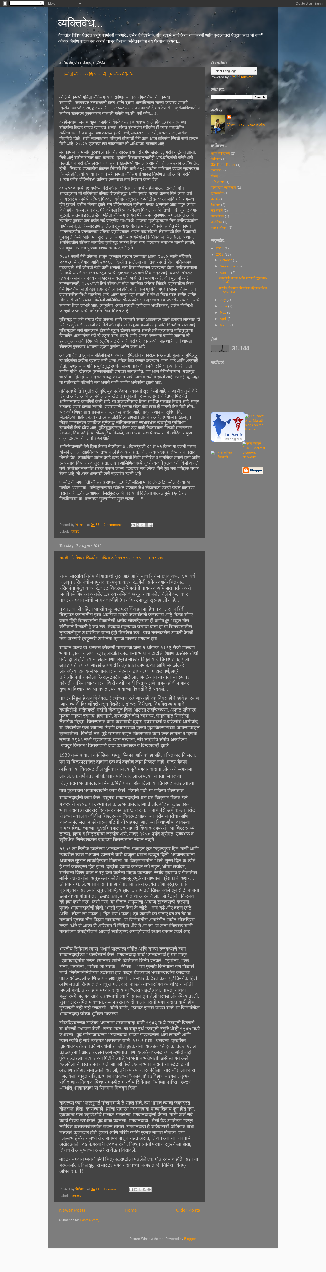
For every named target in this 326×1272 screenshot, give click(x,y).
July (223, 300)
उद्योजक (215, 159)
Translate (246, 77)
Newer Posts (72, 1210)
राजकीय (215, 199)
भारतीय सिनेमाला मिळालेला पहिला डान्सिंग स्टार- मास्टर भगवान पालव (111, 557)
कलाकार (76, 1196)
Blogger (190, 1239)
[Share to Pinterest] (151, 525)
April (223, 319)
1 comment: (113, 1189)
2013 (220, 248)
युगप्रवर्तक (217, 193)
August (225, 272)
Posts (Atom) (90, 1220)
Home (131, 1210)
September (228, 266)
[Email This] (133, 525)
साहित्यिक (216, 222)
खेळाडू (75, 531)
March (225, 325)
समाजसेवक (217, 216)
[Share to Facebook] (146, 525)
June (224, 306)
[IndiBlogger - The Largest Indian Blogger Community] (228, 441)
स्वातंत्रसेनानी (219, 227)
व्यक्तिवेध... (80, 22)
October (226, 260)
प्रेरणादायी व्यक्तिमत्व (223, 187)
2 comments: (114, 525)
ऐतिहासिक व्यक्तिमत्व (223, 165)
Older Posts (188, 1210)
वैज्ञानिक (215, 205)
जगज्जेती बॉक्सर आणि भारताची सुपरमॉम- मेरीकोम (96, 74)
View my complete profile (246, 124)
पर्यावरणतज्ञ (217, 182)
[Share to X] (142, 525)
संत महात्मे (217, 210)
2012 (220, 254)
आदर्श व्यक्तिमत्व (220, 153)
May (223, 312)
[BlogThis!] (137, 525)
